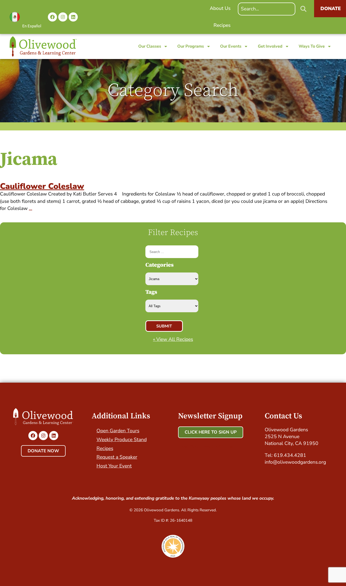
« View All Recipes (173, 339)
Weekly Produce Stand (122, 439)
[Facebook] (52, 17)
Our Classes (149, 46)
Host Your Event (114, 466)
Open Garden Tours (118, 430)
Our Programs (190, 46)
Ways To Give (312, 46)
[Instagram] (62, 17)
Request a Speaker (117, 457)
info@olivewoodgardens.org (295, 462)
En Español (31, 26)
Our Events (230, 46)
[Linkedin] (73, 17)
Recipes (105, 448)
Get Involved (270, 46)
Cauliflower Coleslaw (42, 186)
